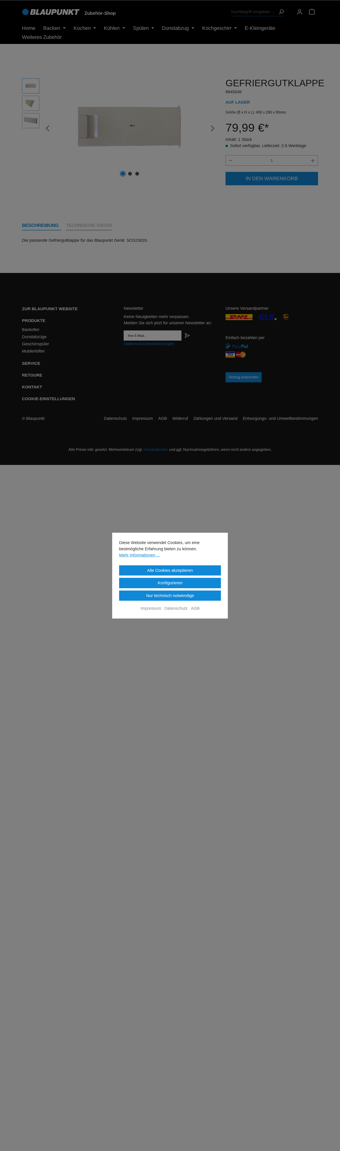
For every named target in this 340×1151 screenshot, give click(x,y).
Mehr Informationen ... (139, 555)
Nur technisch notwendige (170, 595)
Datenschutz (176, 608)
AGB (195, 608)
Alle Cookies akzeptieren (170, 570)
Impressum (151, 608)
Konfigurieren (170, 583)
